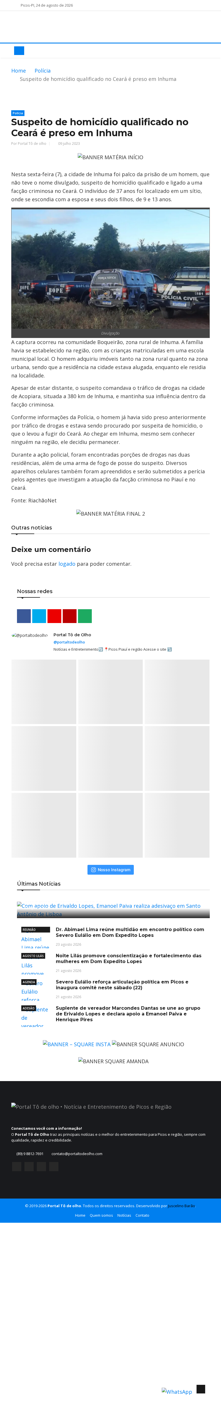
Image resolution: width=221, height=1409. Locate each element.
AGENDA (29, 982)
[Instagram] (29, 1166)
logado (66, 563)
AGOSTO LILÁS (33, 956)
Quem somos (101, 1215)
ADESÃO (29, 1008)
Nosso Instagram (114, 869)
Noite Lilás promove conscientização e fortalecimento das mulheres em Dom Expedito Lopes (128, 958)
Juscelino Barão (181, 1205)
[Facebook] (16, 1166)
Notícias (124, 1215)
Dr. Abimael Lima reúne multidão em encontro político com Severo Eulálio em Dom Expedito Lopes (130, 932)
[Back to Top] (201, 1389)
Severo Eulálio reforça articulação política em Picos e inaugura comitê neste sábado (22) (122, 984)
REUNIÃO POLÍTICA (29, 930)
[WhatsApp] (53, 1166)
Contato (142, 1215)
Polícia (43, 70)
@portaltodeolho (69, 642)
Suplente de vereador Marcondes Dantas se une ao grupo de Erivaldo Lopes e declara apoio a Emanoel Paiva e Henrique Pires (128, 1013)
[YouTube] (41, 1166)
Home (18, 70)
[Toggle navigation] (19, 50)
